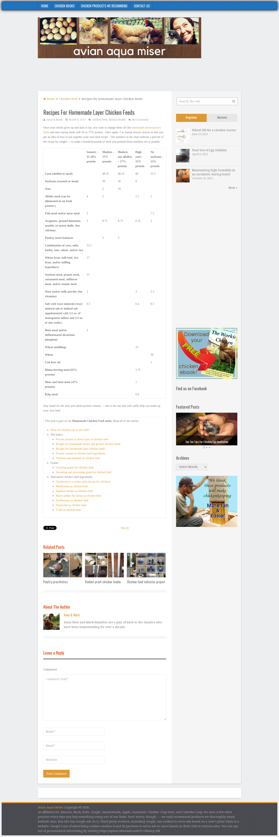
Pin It (125, 528)
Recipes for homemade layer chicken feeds (80, 448)
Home (44, 5)
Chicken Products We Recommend (104, 5)
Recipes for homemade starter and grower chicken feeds (88, 444)
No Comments (140, 119)
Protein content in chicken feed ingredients (80, 453)
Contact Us (142, 5)
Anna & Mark (54, 119)
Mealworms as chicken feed (72, 486)
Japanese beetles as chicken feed (74, 491)
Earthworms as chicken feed (72, 500)
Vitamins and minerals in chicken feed (78, 458)
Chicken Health (117, 119)
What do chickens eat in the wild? (69, 429)
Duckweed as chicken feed (71, 505)
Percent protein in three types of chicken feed (82, 439)
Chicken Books (65, 5)
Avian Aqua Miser (50, 807)
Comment (50, 669)
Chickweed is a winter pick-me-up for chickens (83, 481)
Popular (191, 117)
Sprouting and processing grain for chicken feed (83, 472)
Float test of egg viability (209, 150)
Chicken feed (68, 99)
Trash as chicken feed (68, 509)
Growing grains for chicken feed (74, 467)
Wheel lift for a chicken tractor (214, 130)
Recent (222, 117)
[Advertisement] (167, 77)
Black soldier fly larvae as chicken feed (78, 495)
